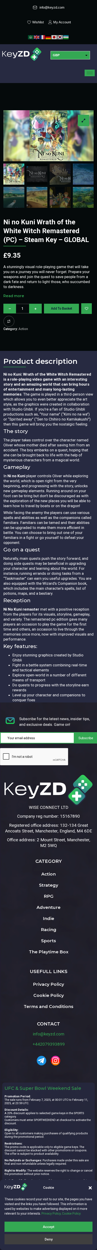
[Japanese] (54, 36)
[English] (37, 36)
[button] (90, 1188)
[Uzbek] (66, 36)
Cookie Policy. (71, 1213)
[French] (43, 36)
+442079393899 (48, 1044)
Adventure (48, 907)
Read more (13, 296)
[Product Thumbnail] (83, 120)
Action (23, 329)
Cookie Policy (48, 995)
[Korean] (60, 36)
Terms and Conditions (48, 1006)
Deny (49, 1239)
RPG (48, 896)
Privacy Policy (48, 984)
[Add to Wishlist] (86, 308)
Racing (48, 929)
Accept (48, 1227)
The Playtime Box (48, 951)
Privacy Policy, (51, 1213)
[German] (48, 36)
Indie (48, 918)
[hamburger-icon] (90, 73)
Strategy (48, 885)
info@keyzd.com (48, 1034)
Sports (48, 940)
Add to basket (61, 308)
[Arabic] (31, 36)
